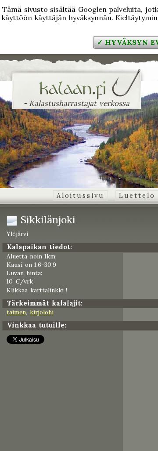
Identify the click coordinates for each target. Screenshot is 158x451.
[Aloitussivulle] (76, 94)
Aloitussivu (80, 196)
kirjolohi (42, 312)
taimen (16, 312)
